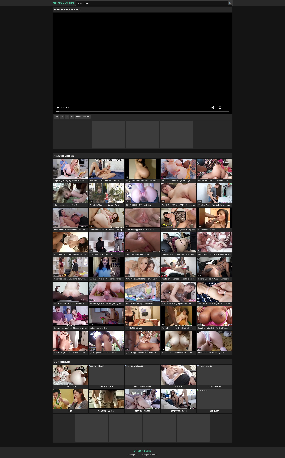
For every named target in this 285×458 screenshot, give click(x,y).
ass (72, 117)
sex (62, 117)
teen (56, 117)
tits (67, 117)
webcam (86, 117)
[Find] (230, 3)
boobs (78, 117)
